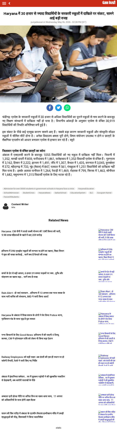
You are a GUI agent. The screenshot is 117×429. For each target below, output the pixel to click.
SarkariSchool (60, 193)
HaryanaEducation (86, 189)
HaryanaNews (44, 193)
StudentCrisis (28, 193)
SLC (91, 193)
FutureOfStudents (11, 197)
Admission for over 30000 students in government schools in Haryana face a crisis (39, 189)
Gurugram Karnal (104, 193)
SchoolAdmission (11, 193)
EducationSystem (78, 193)
